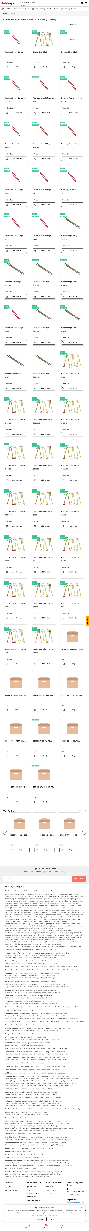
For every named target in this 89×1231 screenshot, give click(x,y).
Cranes (7, 1007)
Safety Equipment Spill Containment (40, 1123)
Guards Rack (51, 1048)
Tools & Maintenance (49, 957)
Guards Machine (29, 1048)
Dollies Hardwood (31, 1021)
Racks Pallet (16, 1114)
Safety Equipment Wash (19, 1126)
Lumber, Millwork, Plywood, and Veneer (28, 924)
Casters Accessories (19, 984)
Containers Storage (36, 996)
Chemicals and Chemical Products (31, 908)
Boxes (7, 970)
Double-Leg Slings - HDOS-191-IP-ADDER (44, 557)
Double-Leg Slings (40, 52)
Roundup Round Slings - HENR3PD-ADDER (71, 190)
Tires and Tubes (58, 942)
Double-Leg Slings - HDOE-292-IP (44, 420)
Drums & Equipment (12, 1028)
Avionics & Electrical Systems (43, 953)
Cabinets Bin (17, 973)
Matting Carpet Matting (27, 1094)
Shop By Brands (70, 9)
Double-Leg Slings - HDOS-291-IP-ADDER (72, 511)
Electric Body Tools (49, 963)
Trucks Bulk (25, 1155)
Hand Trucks (10, 1052)
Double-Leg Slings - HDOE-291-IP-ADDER (15, 557)
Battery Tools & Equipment (31, 963)
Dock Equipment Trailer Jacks (67, 1018)
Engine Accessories (67, 912)
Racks (7, 1112)
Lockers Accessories (19, 1089)
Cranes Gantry (42, 1007)
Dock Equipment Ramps (45, 1018)
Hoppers (8, 1063)
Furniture (36, 919)
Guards (7, 1048)
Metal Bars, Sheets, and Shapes (36, 930)
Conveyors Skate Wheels (49, 1003)
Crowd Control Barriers (26, 1010)
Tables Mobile (42, 1148)
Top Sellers (25, 9)
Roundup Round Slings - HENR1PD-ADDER (14, 328)
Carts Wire (54, 981)
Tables (7, 1148)
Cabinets (8, 973)
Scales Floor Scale (18, 1133)
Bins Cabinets (14, 966)
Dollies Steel (68, 1021)
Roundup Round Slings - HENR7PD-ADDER (42, 236)
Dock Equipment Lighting (22, 1016)
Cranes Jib (52, 1007)
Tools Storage (16, 1151)
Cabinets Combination (32, 973)
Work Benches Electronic (39, 1174)
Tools (7, 1151)
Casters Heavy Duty (35, 984)
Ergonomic (9, 1037)
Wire (6, 1168)
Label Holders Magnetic (26, 1069)
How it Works (51, 1190)
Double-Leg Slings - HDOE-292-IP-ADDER (72, 603)
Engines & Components (21, 955)
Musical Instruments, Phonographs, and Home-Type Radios (36, 933)
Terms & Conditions (33, 1200)
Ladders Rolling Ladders (57, 1073)
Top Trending (40, 9)
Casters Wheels (65, 987)
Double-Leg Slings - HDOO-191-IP (16, 465)
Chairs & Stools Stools (26, 990)
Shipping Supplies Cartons (29, 1142)
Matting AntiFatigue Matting (22, 1092)
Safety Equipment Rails (37, 1126)
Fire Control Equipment (53, 914)
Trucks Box (16, 1155)
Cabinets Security (31, 978)
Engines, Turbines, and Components (45, 912)
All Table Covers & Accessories (45, 950)
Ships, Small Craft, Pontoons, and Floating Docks (32, 942)
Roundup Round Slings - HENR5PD (42, 98)
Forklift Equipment (12, 1043)
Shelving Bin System (38, 1137)
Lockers (8, 1089)
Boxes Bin (62, 970)
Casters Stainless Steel (35, 987)
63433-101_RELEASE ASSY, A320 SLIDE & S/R (71, 649)
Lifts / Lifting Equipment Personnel (38, 1081)
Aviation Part (10, 953)
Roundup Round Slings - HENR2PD (14, 98)
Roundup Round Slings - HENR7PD (42, 144)
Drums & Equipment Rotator (52, 1030)
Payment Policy (31, 1186)
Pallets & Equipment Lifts (20, 1103)
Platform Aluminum (20, 1109)
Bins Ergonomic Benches (23, 1037)
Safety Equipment (12, 1121)
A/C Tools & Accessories (31, 961)
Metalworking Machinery (23, 928)
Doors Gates (15, 1025)
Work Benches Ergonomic (41, 1176)
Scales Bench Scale (34, 1133)
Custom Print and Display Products (18, 950)
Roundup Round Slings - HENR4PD (14, 144)
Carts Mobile (15, 981)
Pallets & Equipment (13, 1101)
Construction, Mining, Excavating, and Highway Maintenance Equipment (40, 905)
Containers (9, 996)
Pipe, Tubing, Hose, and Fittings (32, 937)
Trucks (7, 1155)
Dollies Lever (44, 1021)
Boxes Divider (52, 970)
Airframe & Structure (23, 953)
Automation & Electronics (24, 891)
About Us (49, 1186)
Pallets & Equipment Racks (41, 1103)
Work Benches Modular (21, 1176)
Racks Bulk (24, 1112)
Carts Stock (35, 981)
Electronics (9, 891)
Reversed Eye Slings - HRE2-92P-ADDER (70, 328)
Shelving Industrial (20, 1139)
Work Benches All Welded (26, 1172)
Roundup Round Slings (14, 52)
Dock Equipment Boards (28, 1013)
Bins (6, 966)
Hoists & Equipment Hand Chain (33, 1059)
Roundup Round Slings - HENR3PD (71, 98)
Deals (6, 30)
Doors (7, 1025)
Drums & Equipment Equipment (33, 1028)
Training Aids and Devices (31, 946)
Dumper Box (30, 1034)
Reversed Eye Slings (69, 52)
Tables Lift (53, 1148)
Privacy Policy (30, 1197)
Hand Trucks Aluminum (24, 1052)
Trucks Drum (35, 1155)
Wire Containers (30, 1168)
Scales (7, 1133)
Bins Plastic (34, 966)
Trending (7, 32)
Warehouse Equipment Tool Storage (59, 1165)
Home (5, 13)
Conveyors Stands (17, 1003)
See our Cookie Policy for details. (44, 1215)
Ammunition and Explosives (40, 899)
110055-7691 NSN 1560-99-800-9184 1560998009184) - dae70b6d (19, 835)
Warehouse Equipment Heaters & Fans (38, 1160)
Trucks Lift (14, 1157)
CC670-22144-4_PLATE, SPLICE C (70, 695)
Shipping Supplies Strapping (53, 1145)
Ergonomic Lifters (52, 1039)
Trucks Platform (25, 1157)
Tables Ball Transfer (28, 1148)
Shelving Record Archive (37, 1139)
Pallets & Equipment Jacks (32, 1101)
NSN (6, 894)
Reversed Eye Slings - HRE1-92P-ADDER (13, 374)
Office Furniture (11, 1098)
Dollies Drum (79, 1021)
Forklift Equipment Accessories (32, 1043)
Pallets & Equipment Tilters (30, 1105)
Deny (50, 1219)
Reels (7, 1118)
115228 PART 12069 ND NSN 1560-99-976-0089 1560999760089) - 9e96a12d (69, 835)
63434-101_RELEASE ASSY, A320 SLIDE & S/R (15, 695)
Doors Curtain (26, 1025)
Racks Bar (14, 1112)
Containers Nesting (33, 998)
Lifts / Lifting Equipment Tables (57, 1085)
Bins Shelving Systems (21, 1137)
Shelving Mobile (64, 1139)
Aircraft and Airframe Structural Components (55, 894)
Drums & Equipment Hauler (56, 1028)
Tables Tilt (15, 1148)
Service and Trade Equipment (50, 939)
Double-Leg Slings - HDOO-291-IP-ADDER (72, 557)
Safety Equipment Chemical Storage (25, 1128)
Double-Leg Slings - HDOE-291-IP (72, 420)
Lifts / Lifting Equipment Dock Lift (30, 1078)
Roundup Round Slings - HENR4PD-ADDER (14, 190)
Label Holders (10, 1069)
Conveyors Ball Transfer (23, 1001)
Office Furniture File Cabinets (50, 1098)
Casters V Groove (51, 987)
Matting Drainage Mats (42, 1092)
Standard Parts (34, 957)
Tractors (17, 946)
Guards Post (41, 1048)
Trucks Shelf (37, 1157)
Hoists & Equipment (12, 1057)
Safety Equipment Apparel (30, 1121)
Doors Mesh (37, 1025)
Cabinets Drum (33, 975)
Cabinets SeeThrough (47, 978)
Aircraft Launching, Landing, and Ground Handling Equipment (50, 896)
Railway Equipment (61, 935)
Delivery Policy (31, 1190)
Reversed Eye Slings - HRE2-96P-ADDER (41, 374)
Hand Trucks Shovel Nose (59, 1054)
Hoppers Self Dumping (35, 1063)
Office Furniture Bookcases (29, 1098)
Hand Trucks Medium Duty (39, 1054)
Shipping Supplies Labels (32, 1145)
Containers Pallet (21, 996)
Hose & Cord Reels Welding (55, 1066)
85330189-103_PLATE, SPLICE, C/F (70, 741)
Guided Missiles (16, 921)
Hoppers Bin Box (19, 1063)
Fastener (34, 955)
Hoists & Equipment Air (50, 1057)
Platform (8, 1109)
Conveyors (9, 1001)
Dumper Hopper (18, 1034)
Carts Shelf (25, 981)
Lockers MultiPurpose (47, 1089)
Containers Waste (19, 998)
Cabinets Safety (18, 978)
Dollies (7, 1021)
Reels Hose (15, 1118)
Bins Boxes (25, 966)
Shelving (8, 1137)
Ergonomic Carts (18, 1039)
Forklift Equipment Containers (32, 1045)
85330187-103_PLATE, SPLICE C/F (41, 741)
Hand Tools (28, 921)
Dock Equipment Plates (41, 1016)
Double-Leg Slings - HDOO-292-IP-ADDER (44, 649)
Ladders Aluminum (19, 1073)
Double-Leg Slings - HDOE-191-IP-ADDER (15, 649)
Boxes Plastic (16, 970)
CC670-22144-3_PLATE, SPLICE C (42, 695)
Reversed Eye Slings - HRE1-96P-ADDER (41, 328)
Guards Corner (17, 1048)
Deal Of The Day (10, 9)
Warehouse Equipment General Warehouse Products (36, 1163)
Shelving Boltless (53, 1137)
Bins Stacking (72, 966)
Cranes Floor (16, 1007)
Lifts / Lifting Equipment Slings (54, 1083)
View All (82, 811)
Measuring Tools (30, 926)
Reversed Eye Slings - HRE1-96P (70, 282)
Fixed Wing (43, 955)
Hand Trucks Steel (21, 1054)
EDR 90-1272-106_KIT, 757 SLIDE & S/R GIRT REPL (43, 787)
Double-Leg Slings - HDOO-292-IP (16, 511)
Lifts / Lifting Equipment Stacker (32, 1085)
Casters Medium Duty (17, 987)
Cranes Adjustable (28, 1007)
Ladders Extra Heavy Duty (37, 1073)
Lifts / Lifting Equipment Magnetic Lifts (59, 1078)
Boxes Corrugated (38, 970)
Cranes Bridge (63, 1007)
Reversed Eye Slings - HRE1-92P (70, 236)
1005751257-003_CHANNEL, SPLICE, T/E (15, 787)
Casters (8, 984)
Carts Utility (45, 981)
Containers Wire (47, 998)
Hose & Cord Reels (12, 1066)
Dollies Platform (57, 1021)
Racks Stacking (42, 1114)
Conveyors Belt (38, 1001)
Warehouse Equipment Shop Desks (31, 1165)
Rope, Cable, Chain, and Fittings (26, 939)
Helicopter (52, 955)
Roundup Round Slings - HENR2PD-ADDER (42, 190)
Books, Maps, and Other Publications (27, 903)
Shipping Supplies (12, 1142)
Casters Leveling (50, 984)
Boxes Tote (26, 970)
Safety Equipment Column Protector (53, 1128)
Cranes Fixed (74, 1007)
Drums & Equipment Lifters (30, 1030)
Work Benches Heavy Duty (47, 1172)
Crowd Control (10, 1010)
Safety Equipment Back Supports (48, 1130)
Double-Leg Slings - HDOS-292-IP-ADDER (44, 603)
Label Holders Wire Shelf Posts (47, 1069)
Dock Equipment (11, 1013)
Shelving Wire (52, 1139)
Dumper (8, 1034)
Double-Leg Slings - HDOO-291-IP (44, 511)
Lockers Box (33, 1089)
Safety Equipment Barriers (51, 1121)
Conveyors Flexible (32, 1003)
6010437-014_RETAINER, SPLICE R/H (14, 741)
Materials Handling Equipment (48, 926)
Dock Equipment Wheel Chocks (23, 1018)
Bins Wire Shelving (16, 1168)
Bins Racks (44, 966)
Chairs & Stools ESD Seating (23, 992)
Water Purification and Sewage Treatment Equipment (61, 946)
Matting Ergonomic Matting (47, 1094)
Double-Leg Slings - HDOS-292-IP (72, 465)
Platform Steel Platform (55, 1109)
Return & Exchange (32, 1193)
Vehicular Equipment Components (26, 944)
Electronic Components (44, 891)
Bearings (57, 901)
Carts (7, 981)
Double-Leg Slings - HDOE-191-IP (44, 465)
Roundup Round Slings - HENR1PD (71, 144)
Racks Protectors (29, 1114)
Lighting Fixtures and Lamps (55, 924)
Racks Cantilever (35, 1112)
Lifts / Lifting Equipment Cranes (37, 1076)
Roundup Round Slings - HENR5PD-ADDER (14, 236)
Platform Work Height (73, 1109)
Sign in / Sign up (11, 1190)
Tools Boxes (26, 1151)
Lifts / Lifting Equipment (15, 1076)
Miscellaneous (18, 930)
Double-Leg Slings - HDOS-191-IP (72, 374)
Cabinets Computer (19, 975)
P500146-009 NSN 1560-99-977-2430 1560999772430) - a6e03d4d (44, 835)
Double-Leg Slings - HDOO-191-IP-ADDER (16, 603)
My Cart (8, 1186)
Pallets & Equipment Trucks (52, 1105)
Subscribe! (78, 879)
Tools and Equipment (13, 961)
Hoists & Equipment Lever (56, 1059)
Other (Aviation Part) (20, 957)
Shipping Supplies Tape (49, 1142)
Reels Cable (24, 1118)
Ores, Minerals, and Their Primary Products (36, 935)
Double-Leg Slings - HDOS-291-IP (16, 420)
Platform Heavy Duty (36, 1109)
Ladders (8, 1073)
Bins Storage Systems (58, 966)
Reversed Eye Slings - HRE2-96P (13, 282)
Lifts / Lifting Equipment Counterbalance (26, 1083)
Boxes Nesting (72, 970)
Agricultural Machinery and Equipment (23, 894)
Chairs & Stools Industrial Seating (47, 992)
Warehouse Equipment (13, 1160)
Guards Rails (62, 1048)
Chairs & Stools (11, 990)
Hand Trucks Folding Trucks (44, 1052)
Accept (40, 1219)
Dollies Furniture (17, 1021)
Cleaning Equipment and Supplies (58, 908)
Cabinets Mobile (47, 973)
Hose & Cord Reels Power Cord (32, 1066)
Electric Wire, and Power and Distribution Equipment (49, 910)
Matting (8, 1092)
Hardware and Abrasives (42, 921)
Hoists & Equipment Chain (31, 1057)
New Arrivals (54, 9)
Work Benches (10, 1172)
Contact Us (50, 1193)
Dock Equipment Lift (46, 1013)
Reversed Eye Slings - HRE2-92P (41, 282)
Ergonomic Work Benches (35, 1039)
